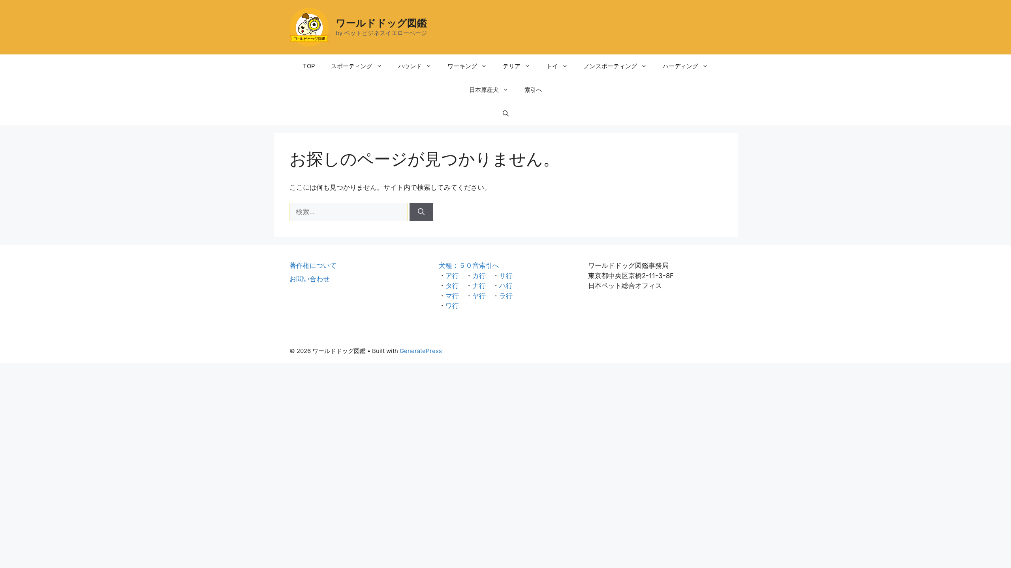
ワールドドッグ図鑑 (381, 23)
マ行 (452, 296)
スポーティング (351, 66)
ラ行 (506, 296)
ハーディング (680, 66)
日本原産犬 (484, 89)
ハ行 (506, 286)
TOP (309, 66)
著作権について (312, 265)
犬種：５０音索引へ (469, 265)
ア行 (452, 276)
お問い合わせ (309, 279)
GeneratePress (421, 351)
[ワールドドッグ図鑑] (309, 27)
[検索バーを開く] (506, 113)
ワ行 (452, 306)
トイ (552, 66)
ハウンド (410, 66)
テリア (512, 66)
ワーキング (462, 66)
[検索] (421, 212)
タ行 (452, 286)
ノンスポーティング (610, 66)
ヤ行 (479, 296)
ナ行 (479, 286)
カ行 (479, 276)
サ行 (506, 276)
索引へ (533, 89)
